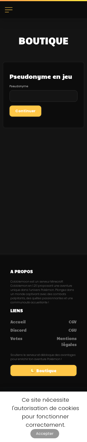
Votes (16, 338)
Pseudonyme (19, 86)
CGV (73, 321)
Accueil (18, 321)
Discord (18, 330)
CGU (72, 330)
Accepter (45, 433)
